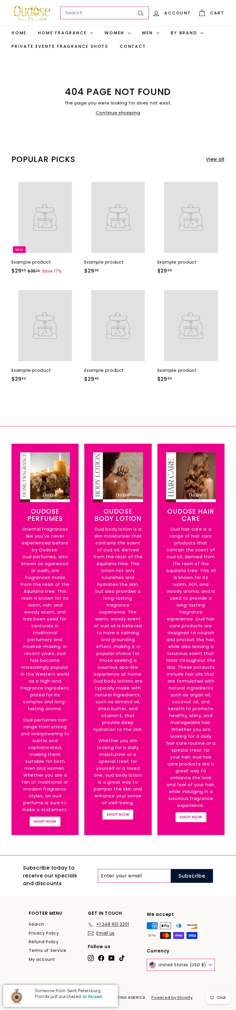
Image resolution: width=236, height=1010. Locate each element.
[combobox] (104, 13)
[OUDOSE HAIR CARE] (191, 477)
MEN (148, 33)
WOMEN (115, 33)
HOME (19, 33)
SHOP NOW (45, 821)
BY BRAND (185, 33)
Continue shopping (118, 113)
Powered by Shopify (172, 997)
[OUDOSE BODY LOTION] (118, 477)
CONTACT (133, 46)
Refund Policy (44, 942)
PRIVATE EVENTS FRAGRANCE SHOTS (60, 46)
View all (215, 159)
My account (42, 959)
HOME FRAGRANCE (63, 33)
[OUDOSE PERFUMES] (45, 477)
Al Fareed (92, 996)
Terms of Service (47, 950)
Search (36, 924)
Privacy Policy (44, 933)
